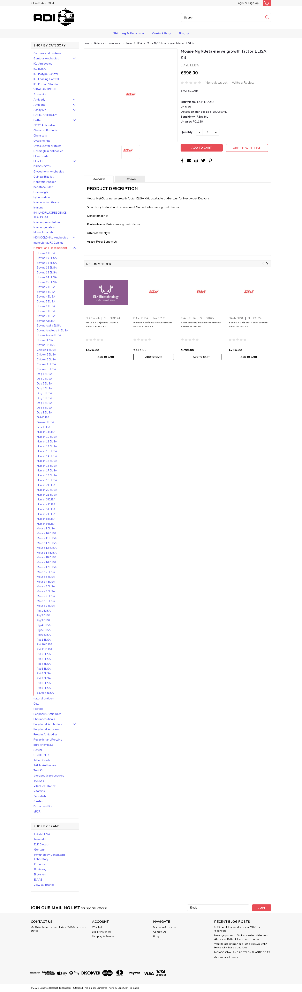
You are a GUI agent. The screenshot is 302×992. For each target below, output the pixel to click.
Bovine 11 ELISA (47, 263)
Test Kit (38, 770)
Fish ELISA (43, 417)
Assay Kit (39, 110)
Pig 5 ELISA (44, 630)
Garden (38, 801)
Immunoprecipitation (46, 222)
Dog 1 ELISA (44, 374)
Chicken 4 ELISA (46, 364)
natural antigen (43, 698)
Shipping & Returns (127, 33)
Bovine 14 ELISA (47, 277)
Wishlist (97, 927)
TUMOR (38, 781)
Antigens (39, 105)
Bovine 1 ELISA (46, 253)
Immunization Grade (46, 202)
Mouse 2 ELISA (46, 572)
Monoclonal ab (43, 232)
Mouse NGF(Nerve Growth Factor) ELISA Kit (102, 324)
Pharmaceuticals (44, 719)
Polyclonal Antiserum (47, 729)
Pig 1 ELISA (44, 611)
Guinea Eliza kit (43, 177)
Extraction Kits (42, 806)
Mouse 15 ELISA (46, 557)
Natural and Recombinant (50, 248)
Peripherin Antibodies (47, 714)
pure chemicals (43, 745)
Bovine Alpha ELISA (49, 326)
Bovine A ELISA (46, 321)
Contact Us (160, 33)
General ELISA (45, 422)
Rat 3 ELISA (44, 659)
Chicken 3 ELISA (46, 359)
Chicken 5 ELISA (46, 369)
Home (86, 43)
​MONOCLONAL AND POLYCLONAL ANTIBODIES (242, 952)
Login (240, 3)
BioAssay (40, 869)
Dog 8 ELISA (44, 408)
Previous (263, 263)
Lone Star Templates (128, 988)
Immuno (38, 208)
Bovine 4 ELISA (46, 297)
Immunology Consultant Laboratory (49, 857)
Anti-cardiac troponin (226, 957)
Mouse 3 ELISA (46, 577)
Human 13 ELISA (47, 451)
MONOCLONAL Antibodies (50, 238)
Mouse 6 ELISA (46, 591)
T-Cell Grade (41, 760)
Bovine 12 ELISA (47, 268)
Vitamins (39, 791)
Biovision (40, 874)
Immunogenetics (44, 227)
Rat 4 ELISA (44, 664)
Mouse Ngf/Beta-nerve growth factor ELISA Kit (171, 43)
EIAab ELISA (42, 834)
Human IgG (40, 192)
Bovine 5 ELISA (46, 301)
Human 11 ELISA (47, 441)
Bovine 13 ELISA (47, 272)
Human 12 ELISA (47, 446)
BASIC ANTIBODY (45, 115)
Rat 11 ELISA (44, 649)
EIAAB (38, 880)
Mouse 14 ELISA (46, 553)
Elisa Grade (40, 156)
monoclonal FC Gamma (48, 243)
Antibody (39, 100)
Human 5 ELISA (46, 509)
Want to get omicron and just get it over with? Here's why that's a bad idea (240, 945)
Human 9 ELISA (46, 524)
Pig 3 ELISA (44, 620)
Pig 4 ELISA (44, 625)
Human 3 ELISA (46, 499)
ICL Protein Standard (46, 84)
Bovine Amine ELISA (49, 335)
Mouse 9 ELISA (46, 606)
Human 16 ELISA (47, 466)
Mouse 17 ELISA (46, 567)
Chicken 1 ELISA (46, 350)
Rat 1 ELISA (44, 640)
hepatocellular (43, 187)
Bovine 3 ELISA (46, 292)
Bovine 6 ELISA (46, 306)
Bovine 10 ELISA (47, 258)
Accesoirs (39, 94)
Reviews (130, 179)
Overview (99, 179)
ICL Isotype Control (45, 74)
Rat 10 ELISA (44, 644)
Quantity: (187, 132)
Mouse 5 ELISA (46, 586)
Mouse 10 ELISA (46, 533)
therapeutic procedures (48, 776)
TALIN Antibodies (44, 765)
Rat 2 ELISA (44, 654)
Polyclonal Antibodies (47, 724)
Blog (182, 33)
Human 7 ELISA (46, 514)
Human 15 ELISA (47, 461)
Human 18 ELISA (47, 475)
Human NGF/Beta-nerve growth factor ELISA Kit (152, 324)
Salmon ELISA (45, 693)
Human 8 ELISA (46, 519)
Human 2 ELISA (46, 485)
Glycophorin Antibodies (48, 172)
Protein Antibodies (45, 734)
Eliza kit (38, 161)
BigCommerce (100, 988)
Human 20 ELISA (47, 490)
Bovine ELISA (45, 340)
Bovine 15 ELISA (47, 282)
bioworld (40, 839)
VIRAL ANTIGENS (44, 89)
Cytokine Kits (41, 141)
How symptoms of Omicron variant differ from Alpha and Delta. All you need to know (241, 937)
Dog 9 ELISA (44, 412)
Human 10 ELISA (47, 437)
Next (267, 263)
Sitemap (77, 988)
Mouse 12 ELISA (46, 543)
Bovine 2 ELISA (46, 287)
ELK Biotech (42, 844)
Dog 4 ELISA (44, 388)
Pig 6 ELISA (44, 635)
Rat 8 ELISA (44, 683)
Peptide (38, 709)
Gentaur (39, 850)
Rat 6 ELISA (44, 673)
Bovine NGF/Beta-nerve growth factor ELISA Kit (248, 324)
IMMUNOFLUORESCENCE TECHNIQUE (50, 215)
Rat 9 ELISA (44, 688)
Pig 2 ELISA (44, 615)
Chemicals (40, 136)
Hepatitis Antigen (44, 182)
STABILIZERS (42, 755)
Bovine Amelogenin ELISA (52, 330)
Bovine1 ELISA (45, 345)
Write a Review (243, 82)
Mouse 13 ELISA (46, 548)
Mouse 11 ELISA (46, 538)
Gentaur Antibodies (46, 58)
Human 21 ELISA (47, 495)
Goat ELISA (43, 427)
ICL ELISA (39, 69)
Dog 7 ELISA (44, 403)
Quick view (106, 312)
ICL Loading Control (46, 79)
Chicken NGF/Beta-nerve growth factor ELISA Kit (201, 324)
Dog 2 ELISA (44, 379)
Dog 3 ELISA (44, 383)
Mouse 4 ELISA (46, 582)
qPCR (36, 812)
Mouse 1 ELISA (46, 528)
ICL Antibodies (42, 64)
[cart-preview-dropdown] (266, 3)
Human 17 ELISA (47, 470)
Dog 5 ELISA (44, 393)
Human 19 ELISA (47, 480)
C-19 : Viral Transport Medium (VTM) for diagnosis (237, 928)
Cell (36, 704)
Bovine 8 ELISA (46, 311)
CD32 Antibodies (44, 125)
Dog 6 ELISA (44, 398)
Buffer (37, 120)
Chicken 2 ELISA (46, 355)
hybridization (41, 197)
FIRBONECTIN (42, 166)
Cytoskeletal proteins (47, 53)
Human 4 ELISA (46, 504)
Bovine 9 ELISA (46, 316)
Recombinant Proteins (47, 740)
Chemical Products (45, 130)
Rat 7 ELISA (44, 678)
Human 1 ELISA (46, 432)
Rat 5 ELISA (44, 669)
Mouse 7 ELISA (46, 596)
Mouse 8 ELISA (46, 601)
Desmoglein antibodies (48, 151)
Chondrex (40, 864)
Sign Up (253, 3)
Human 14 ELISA (47, 456)
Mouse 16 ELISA (46, 562)
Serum (37, 750)
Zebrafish (39, 796)
